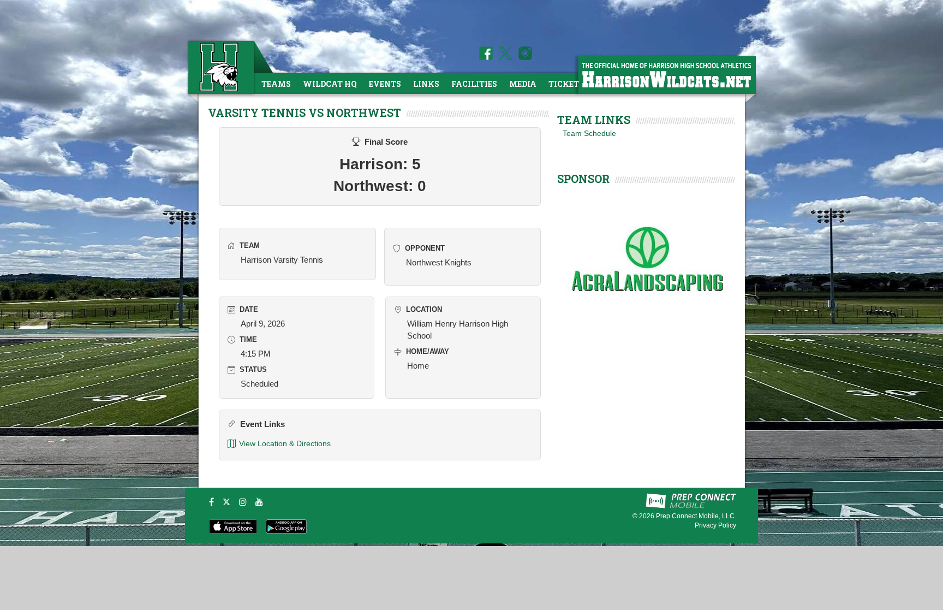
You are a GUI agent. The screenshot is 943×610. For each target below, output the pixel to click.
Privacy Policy (715, 525)
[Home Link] (220, 67)
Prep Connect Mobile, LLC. (696, 516)
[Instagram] (243, 501)
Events (385, 84)
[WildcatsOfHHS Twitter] (503, 57)
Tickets (566, 84)
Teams (276, 84)
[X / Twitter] (226, 502)
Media (522, 84)
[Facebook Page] (486, 57)
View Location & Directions (285, 443)
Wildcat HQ (330, 84)
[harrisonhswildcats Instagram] (523, 57)
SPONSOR (583, 178)
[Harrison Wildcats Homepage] (666, 74)
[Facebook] (211, 501)
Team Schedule (589, 133)
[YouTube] (259, 501)
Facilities (474, 84)
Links (426, 84)
